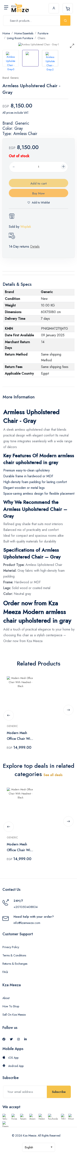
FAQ (5, 972)
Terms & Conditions (14, 955)
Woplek (25, 226)
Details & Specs (17, 284)
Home (6, 33)
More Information (19, 397)
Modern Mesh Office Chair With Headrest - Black (20, 736)
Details (35, 246)
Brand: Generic (10, 78)
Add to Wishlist (41, 202)
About (5, 998)
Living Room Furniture (20, 38)
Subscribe (59, 1092)
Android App (15, 1066)
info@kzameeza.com (27, 923)
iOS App (12, 1058)
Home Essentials (23, 33)
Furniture (43, 33)
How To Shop (10, 1006)
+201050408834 (26, 907)
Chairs (41, 38)
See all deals (53, 775)
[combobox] (38, 1147)
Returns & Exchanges (14, 964)
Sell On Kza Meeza (14, 1015)
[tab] (10, 58)
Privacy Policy (10, 947)
